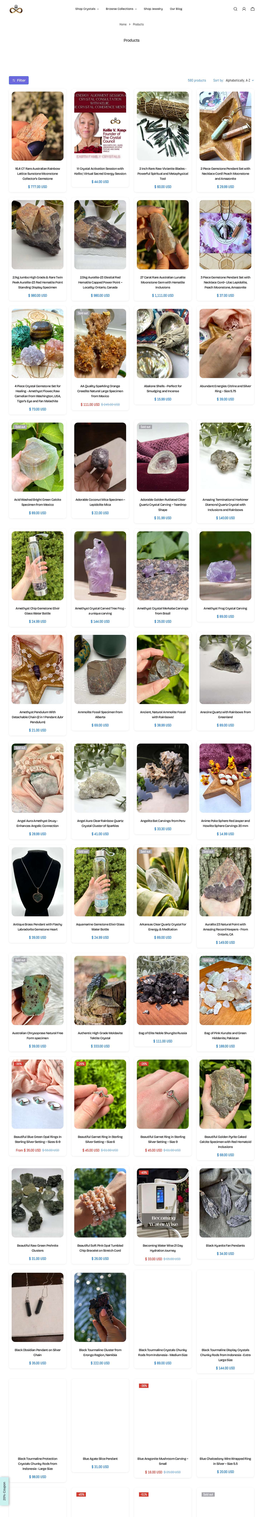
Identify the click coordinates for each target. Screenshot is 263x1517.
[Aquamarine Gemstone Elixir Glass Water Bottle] (100, 881)
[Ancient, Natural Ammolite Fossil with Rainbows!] (163, 669)
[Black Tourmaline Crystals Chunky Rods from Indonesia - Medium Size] (163, 1307)
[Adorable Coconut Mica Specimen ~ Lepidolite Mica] (100, 457)
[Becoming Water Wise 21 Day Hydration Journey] (163, 1202)
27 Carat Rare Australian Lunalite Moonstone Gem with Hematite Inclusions (162, 282)
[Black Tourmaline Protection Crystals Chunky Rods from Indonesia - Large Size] (38, 1416)
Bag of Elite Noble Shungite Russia (163, 1033)
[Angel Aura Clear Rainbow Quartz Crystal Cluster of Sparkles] (100, 778)
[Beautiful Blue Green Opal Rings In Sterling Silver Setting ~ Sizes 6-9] (38, 1094)
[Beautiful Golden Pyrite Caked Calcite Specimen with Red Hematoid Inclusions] (225, 1094)
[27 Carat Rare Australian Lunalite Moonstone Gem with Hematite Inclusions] (163, 234)
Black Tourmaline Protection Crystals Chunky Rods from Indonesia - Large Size (37, 1464)
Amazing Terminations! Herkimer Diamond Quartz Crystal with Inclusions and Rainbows (225, 505)
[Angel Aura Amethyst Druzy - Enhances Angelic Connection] (38, 778)
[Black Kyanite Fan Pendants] (225, 1202)
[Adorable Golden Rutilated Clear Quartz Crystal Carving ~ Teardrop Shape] (163, 457)
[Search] (235, 9)
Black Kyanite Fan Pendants (225, 1246)
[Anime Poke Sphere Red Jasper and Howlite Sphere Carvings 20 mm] (225, 778)
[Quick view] (57, 100)
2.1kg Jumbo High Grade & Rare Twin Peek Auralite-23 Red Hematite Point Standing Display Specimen (37, 282)
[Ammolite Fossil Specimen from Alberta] (100, 669)
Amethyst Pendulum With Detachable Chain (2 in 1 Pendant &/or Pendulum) (37, 717)
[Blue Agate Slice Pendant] (100, 1416)
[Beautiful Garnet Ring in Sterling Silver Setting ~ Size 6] (100, 1094)
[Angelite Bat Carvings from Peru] (163, 778)
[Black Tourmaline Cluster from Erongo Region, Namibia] (100, 1307)
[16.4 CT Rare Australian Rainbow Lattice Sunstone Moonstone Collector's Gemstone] (38, 126)
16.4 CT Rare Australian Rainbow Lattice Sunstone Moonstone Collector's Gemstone (37, 174)
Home (123, 24)
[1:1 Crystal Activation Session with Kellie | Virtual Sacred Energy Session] (100, 126)
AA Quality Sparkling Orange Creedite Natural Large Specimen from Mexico (100, 391)
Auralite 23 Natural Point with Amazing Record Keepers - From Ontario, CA (225, 929)
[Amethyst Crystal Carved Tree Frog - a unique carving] (100, 566)
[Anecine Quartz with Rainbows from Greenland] (225, 669)
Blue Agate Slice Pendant (100, 1459)
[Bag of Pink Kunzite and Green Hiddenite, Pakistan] (225, 990)
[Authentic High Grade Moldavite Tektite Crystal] (100, 990)
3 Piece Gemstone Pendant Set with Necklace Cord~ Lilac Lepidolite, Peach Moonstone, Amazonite (225, 282)
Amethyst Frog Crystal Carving (225, 608)
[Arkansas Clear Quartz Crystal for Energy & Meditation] (163, 881)
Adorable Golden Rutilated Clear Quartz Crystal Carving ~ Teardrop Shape (162, 505)
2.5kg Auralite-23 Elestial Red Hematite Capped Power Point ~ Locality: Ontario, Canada (100, 282)
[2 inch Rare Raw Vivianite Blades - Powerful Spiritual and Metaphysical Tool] (163, 126)
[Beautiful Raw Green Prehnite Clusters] (38, 1202)
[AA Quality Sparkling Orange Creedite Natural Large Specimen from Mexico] (100, 343)
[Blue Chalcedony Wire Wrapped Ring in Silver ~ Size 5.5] (225, 1416)
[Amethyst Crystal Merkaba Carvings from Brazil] (163, 566)
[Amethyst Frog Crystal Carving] (225, 566)
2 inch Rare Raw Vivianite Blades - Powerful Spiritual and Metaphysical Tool (162, 174)
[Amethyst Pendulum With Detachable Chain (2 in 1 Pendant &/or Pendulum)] (38, 669)
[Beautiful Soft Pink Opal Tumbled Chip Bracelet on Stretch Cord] (100, 1202)
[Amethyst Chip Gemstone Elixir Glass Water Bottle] (38, 566)
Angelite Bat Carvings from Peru (162, 821)
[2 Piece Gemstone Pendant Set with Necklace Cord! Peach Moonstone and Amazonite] (225, 126)
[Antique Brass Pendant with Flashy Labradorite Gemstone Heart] (38, 881)
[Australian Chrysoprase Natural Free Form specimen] (38, 990)
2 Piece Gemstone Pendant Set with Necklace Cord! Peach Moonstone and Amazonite (225, 174)
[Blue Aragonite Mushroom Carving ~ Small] (163, 1416)
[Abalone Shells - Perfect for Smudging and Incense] (163, 343)
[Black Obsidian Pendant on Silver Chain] (38, 1307)
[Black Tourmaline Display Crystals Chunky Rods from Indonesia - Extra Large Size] (225, 1307)
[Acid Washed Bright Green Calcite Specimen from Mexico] (38, 457)
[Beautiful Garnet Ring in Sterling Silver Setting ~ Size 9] (163, 1094)
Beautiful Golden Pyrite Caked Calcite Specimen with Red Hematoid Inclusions (225, 1142)
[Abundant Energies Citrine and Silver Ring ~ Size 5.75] (225, 343)
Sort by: (218, 80)
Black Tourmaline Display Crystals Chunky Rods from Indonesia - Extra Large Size (225, 1355)
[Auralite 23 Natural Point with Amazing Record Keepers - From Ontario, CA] (225, 881)
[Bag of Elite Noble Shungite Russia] (163, 990)
